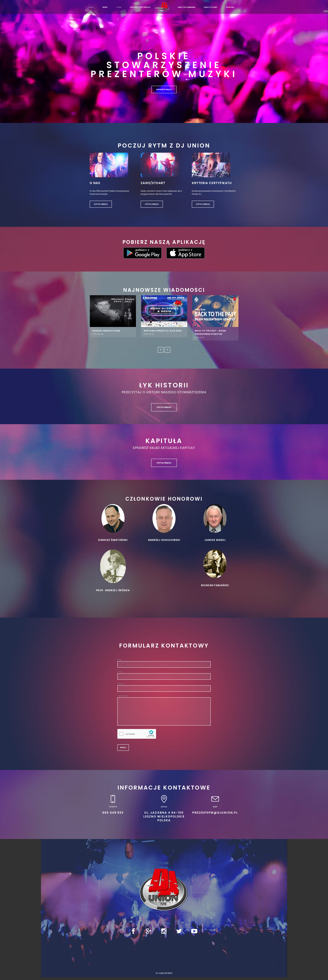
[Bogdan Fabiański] (215, 562)
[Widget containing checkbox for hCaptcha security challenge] (136, 733)
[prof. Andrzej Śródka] (113, 565)
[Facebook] (133, 930)
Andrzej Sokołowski (164, 539)
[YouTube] (194, 930)
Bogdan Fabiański (215, 584)
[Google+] (148, 930)
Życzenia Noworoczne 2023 (200, 330)
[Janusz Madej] (215, 517)
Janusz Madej (215, 539)
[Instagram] (164, 930)
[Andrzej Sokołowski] (164, 517)
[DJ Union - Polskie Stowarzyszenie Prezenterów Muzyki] (164, 889)
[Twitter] (179, 930)
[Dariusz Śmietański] (113, 517)
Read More (101, 311)
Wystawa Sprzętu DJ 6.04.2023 (100, 330)
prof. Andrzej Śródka (113, 589)
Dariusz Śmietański (113, 539)
